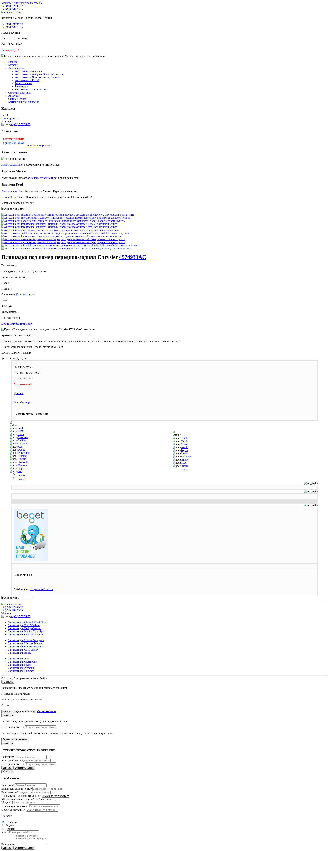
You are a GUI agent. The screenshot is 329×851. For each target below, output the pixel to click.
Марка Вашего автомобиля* (17, 799)
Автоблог (14, 95)
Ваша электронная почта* (16, 788)
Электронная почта (12, 727)
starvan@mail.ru (10, 118)
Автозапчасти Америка (28, 71)
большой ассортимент (40, 177)
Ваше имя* (7, 756)
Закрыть (7, 768)
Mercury (22, 465)
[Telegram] (14, 358)
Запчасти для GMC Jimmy (23, 649)
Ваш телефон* (9, 760)
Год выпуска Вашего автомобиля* (21, 795)
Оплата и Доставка (19, 92)
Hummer (22, 455)
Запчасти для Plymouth (21, 667)
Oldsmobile (24, 452)
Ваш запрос (8, 844)
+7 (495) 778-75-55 (12, 9)
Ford (20, 428)
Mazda (184, 441)
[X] (18, 358)
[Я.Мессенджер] (2, 358)
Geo (20, 471)
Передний (11, 822)
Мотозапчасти (23, 83)
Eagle (21, 468)
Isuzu (184, 462)
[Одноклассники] (10, 358)
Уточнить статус (25, 294)
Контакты (23, 101)
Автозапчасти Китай (27, 80)
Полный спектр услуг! (38, 145)
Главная (12, 61)
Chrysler (22, 443)
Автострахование (11, 164)
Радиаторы (21, 86)
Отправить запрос (24, 768)
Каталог (13, 64)
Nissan (184, 444)
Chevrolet (23, 437)
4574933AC (132, 257)
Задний (9, 825)
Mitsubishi (186, 456)
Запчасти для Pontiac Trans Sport (26, 631)
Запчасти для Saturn (19, 664)
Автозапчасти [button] (16, 67)
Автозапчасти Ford (12, 191)
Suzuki (184, 447)
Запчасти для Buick (19, 652)
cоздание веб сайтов (41, 589)
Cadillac (22, 440)
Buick (21, 434)
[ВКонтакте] (6, 358)
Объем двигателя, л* (13, 809)
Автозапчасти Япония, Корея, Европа (37, 77)
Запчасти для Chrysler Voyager (25, 634)
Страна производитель (14, 806)
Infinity (185, 459)
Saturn (21, 475)
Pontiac (22, 479)
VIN (3, 832)
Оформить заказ (46, 711)
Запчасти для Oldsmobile (22, 661)
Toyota (184, 450)
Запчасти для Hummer (21, 670)
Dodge (21, 449)
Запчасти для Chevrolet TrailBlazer (27, 622)
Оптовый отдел (17, 98)
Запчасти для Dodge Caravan (24, 628)
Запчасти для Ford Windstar (24, 625)
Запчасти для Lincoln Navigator (26, 640)
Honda (184, 438)
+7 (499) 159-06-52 (12, 5)
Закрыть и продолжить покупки (19, 711)
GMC (21, 431)
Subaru (184, 465)
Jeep (20, 446)
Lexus (184, 453)
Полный (10, 828)
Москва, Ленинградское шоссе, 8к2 (22, 2)
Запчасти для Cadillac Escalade (25, 646)
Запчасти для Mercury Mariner (25, 643)
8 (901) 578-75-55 (20, 124)
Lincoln (22, 458)
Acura (184, 469)
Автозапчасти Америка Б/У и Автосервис (39, 74)
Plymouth (23, 462)
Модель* (6, 802)
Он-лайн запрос (23, 402)
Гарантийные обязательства (31, 89)
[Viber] (21, 358)
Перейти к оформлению (15, 739)
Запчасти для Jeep (18, 658)
